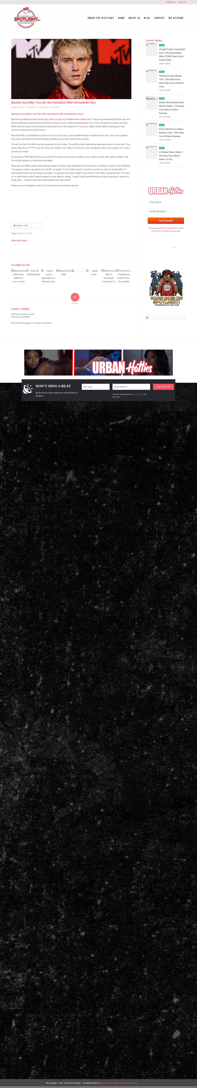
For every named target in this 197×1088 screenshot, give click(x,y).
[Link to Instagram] (25, 2)
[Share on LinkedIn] (71, 249)
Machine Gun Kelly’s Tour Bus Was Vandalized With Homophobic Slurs (53, 102)
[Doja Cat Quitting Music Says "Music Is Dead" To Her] (33, 276)
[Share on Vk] (98, 249)
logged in (28, 323)
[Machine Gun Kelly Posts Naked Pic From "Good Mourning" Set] (18, 276)
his (92, 123)
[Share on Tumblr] (84, 249)
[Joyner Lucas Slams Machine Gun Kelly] (93, 276)
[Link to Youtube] (21, 2)
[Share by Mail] (124, 249)
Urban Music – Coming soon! (149, 434)
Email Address (166, 247)
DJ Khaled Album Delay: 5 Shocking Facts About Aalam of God (171, 156)
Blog (161, 45)
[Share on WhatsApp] (44, 249)
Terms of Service (120, 1083)
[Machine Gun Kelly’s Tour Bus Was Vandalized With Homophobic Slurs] (71, 69)
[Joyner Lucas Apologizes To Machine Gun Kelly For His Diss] (48, 276)
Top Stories (44, 107)
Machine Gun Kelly (24, 233)
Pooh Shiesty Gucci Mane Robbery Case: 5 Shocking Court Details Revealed (171, 133)
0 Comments (31, 107)
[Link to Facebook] (16, 2)
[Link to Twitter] (12, 2)
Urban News (140, 423)
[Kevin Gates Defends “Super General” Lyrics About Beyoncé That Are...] (2, 544)
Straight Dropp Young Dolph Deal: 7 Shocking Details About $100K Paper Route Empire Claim (103, 424)
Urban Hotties (141, 428)
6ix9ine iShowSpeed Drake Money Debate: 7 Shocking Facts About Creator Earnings (102, 860)
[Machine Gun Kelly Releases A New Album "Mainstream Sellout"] (63, 276)
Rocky (56, 107)
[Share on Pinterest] (58, 249)
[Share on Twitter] (31, 249)
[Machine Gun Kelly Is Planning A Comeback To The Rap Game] (108, 276)
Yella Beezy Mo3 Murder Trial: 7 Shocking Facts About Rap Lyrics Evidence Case (104, 642)
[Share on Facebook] (18, 249)
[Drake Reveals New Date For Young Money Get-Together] (195, 544)
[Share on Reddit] (111, 249)
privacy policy (138, 394)
